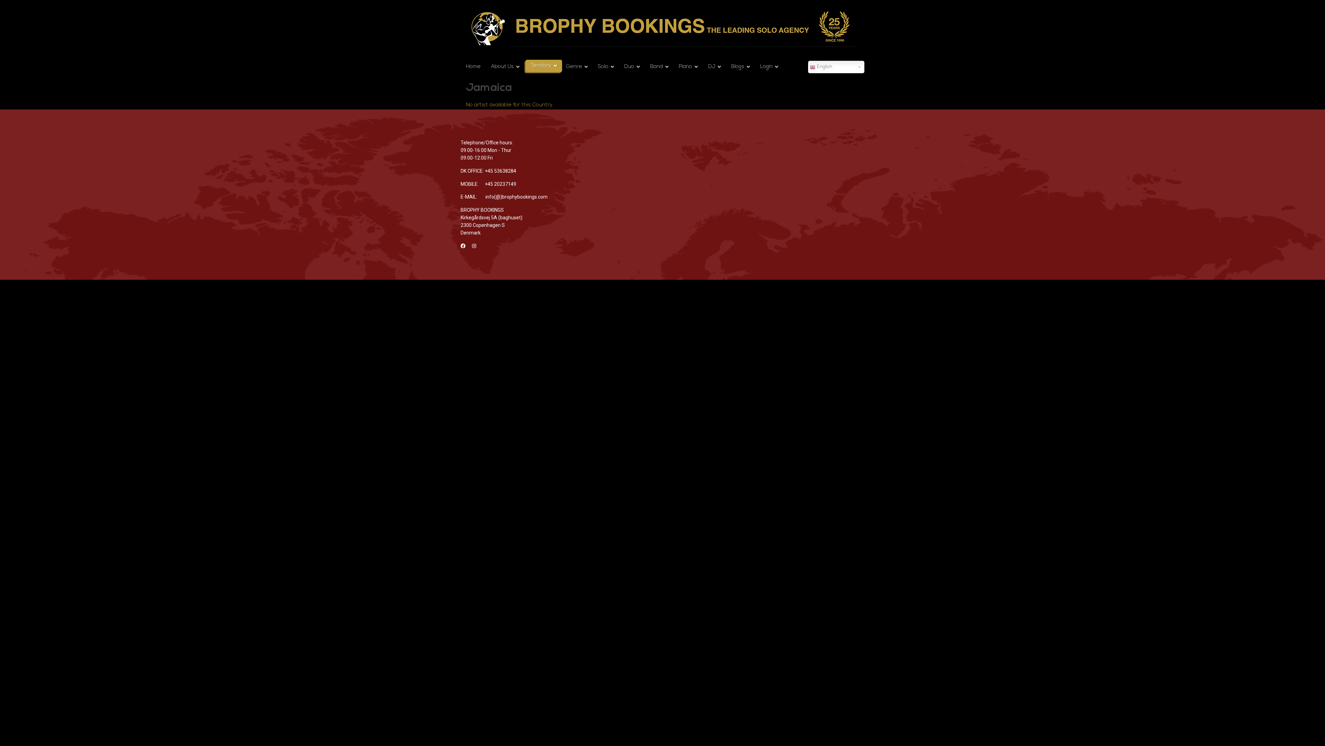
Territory (541, 65)
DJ (711, 66)
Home (473, 66)
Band (656, 66)
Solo (603, 66)
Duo (629, 66)
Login (766, 66)
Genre (574, 66)
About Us (502, 66)
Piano (685, 66)
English (823, 67)
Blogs (737, 66)
